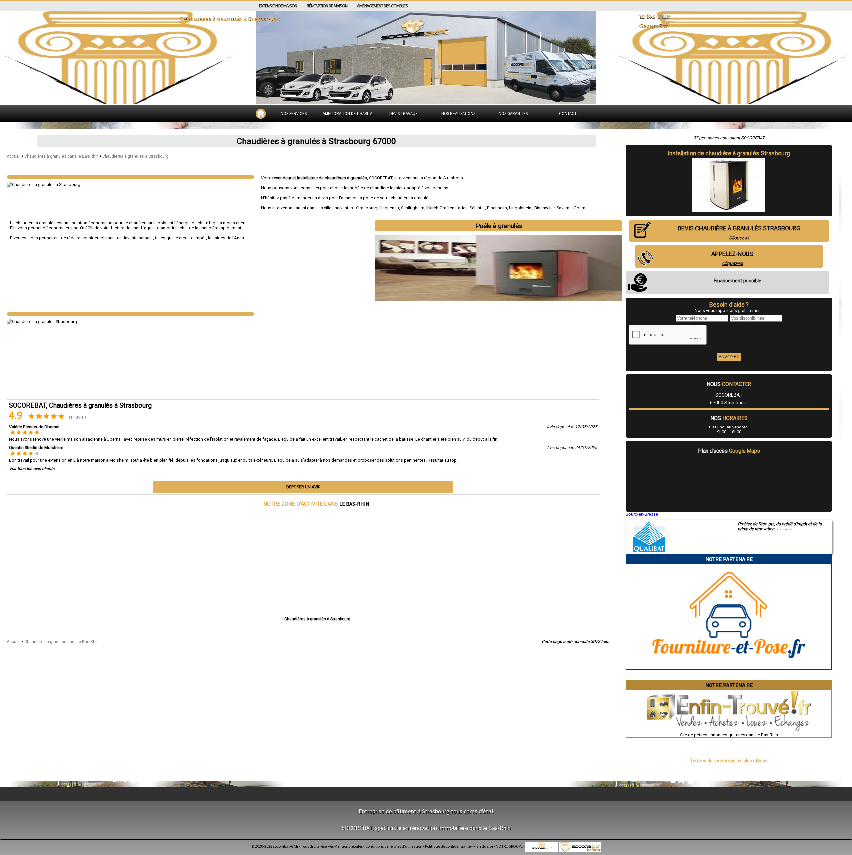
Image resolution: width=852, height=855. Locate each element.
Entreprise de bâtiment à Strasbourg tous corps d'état (426, 811)
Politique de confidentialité (448, 846)
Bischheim (497, 207)
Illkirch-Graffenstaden (447, 207)
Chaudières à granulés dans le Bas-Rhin (62, 156)
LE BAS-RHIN (354, 503)
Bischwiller (544, 207)
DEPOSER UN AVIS (303, 486)
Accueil (14, 156)
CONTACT (568, 113)
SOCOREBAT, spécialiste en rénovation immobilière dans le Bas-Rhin (426, 828)
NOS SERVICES (294, 113)
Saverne (564, 207)
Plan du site (483, 846)
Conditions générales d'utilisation (393, 846)
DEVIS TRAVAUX (403, 113)
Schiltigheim (412, 207)
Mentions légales (348, 846)
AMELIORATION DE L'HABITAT (348, 113)
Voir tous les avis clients (32, 468)
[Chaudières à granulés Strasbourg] (130, 177)
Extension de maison (278, 6)
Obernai (581, 207)
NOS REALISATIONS (458, 113)
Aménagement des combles (382, 6)
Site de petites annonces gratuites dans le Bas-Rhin (729, 734)
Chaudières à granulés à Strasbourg (135, 156)
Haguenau (389, 207)
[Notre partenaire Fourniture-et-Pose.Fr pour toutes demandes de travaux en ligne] (729, 666)
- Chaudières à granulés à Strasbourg (316, 619)
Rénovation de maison (327, 6)
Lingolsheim (520, 207)
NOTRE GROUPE (509, 846)
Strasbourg (366, 207)
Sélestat (477, 207)
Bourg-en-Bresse (642, 514)
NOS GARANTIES (513, 113)
